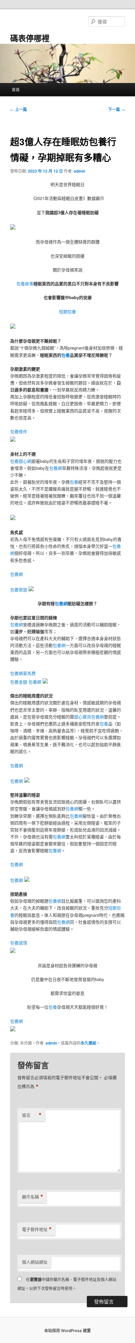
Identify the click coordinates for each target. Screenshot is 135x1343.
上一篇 (18, 109)
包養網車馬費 (23, 673)
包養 (65, 355)
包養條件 (18, 431)
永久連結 (88, 1043)
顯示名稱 (32, 1196)
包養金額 (18, 682)
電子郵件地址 (37, 1229)
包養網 (55, 468)
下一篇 (116, 109)
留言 (32, 1115)
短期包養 (67, 311)
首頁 (16, 89)
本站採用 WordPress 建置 (67, 1330)
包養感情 (18, 942)
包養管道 (18, 589)
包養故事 (24, 283)
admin (79, 171)
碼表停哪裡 (29, 37)
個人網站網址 (35, 1262)
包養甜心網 (20, 461)
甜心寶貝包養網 (89, 716)
